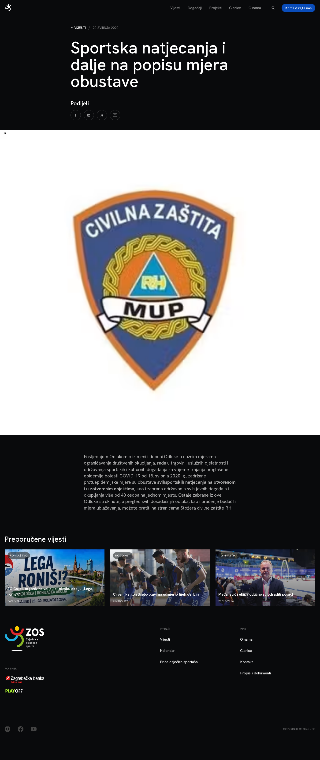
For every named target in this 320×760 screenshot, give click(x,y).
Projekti (215, 7)
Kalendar (167, 650)
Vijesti (175, 7)
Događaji (195, 7)
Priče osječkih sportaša (179, 661)
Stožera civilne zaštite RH (205, 508)
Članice (235, 7)
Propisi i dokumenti (255, 673)
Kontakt (246, 661)
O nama (255, 7)
